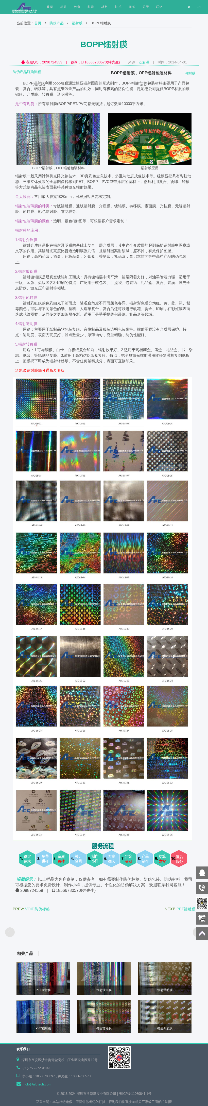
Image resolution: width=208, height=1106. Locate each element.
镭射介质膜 (164, 1028)
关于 (145, 7)
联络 (159, 7)
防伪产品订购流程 (27, 72)
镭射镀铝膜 (32, 277)
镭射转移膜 (104, 1028)
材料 (104, 7)
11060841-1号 (141, 1094)
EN (198, 7)
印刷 (91, 7)
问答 (132, 7)
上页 (10, 932)
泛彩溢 (144, 62)
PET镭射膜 (43, 990)
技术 (118, 7)
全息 (100, 176)
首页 (37, 23)
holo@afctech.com (37, 1084)
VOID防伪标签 (37, 909)
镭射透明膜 (164, 990)
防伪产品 (56, 23)
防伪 (143, 83)
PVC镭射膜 (43, 1028)
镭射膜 (77, 23)
